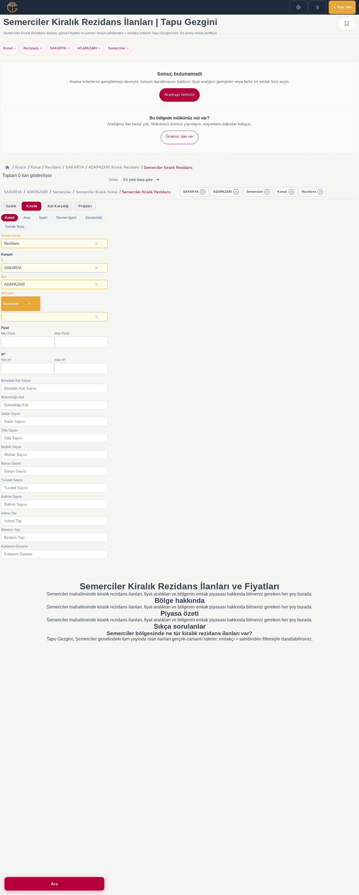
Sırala (113, 180)
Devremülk (94, 218)
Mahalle (7, 293)
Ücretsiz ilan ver (179, 136)
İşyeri (43, 218)
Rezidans (33, 48)
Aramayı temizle (179, 94)
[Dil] (298, 7)
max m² (60, 360)
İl (2, 260)
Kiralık (31, 206)
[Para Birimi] (317, 7)
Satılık (11, 206)
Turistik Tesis (14, 227)
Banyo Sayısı (11, 463)
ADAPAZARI (88, 48)
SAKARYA (60, 48)
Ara (54, 884)
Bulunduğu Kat (12, 397)
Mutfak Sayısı (11, 447)
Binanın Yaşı (10, 530)
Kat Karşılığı (58, 206)
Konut (9, 48)
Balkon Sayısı (11, 497)
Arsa (26, 218)
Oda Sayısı (9, 430)
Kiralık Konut (10, 236)
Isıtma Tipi (9, 513)
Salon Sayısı (10, 414)
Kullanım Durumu (14, 546)
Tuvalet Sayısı (11, 480)
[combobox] (54, 243)
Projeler (85, 206)
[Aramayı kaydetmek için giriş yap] (347, 23)
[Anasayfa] (7, 167)
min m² (6, 360)
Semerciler (118, 48)
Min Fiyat (8, 333)
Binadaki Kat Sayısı (16, 381)
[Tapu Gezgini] (12, 7)
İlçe (3, 277)
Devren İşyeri (66, 218)
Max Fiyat (61, 333)
